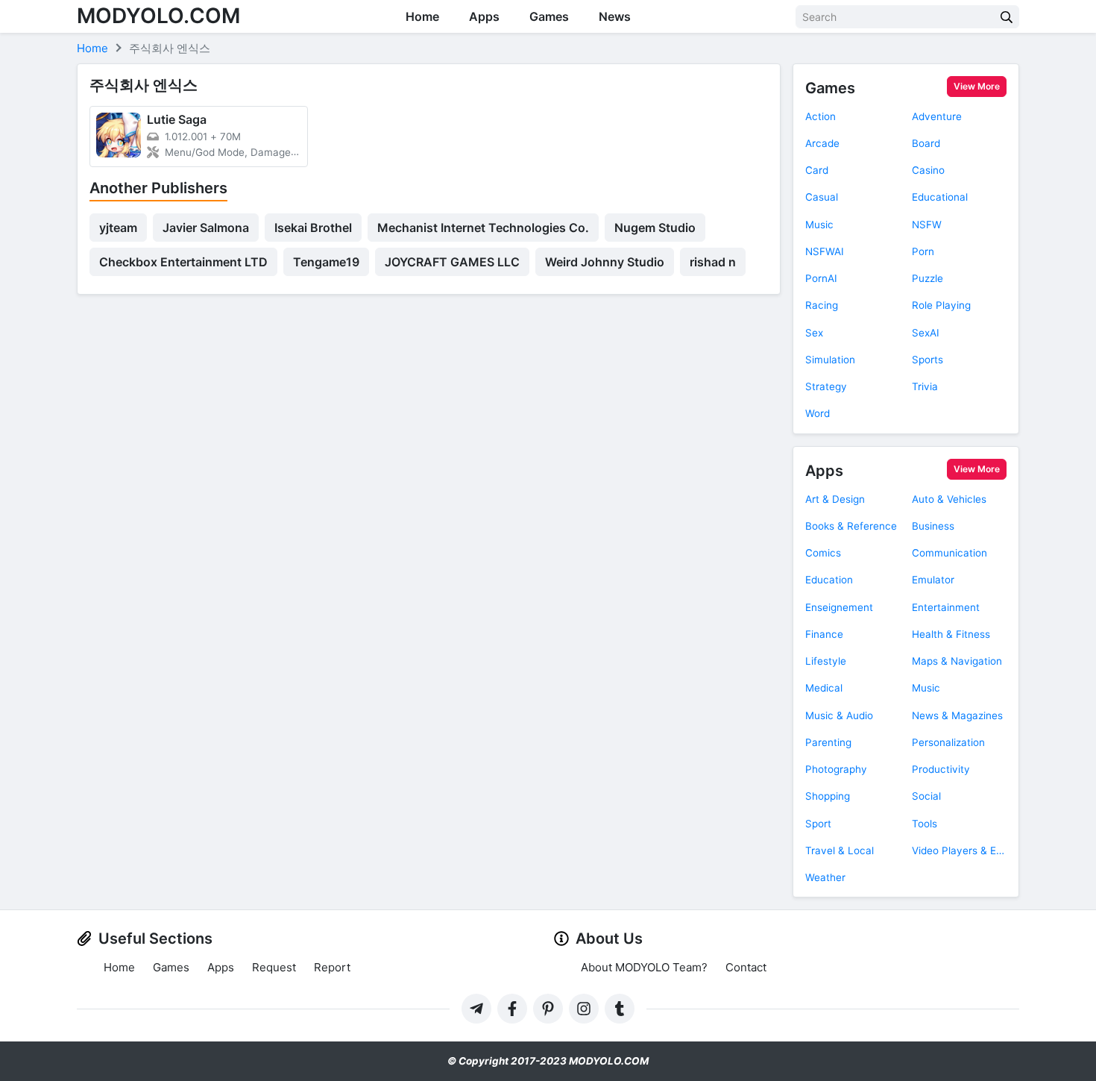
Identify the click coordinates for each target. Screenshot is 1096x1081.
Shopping (827, 796)
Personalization (948, 742)
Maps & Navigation (957, 661)
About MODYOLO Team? (644, 967)
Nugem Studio (655, 227)
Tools (924, 824)
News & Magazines (957, 715)
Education (829, 580)
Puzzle (927, 278)
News (615, 16)
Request (274, 967)
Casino (928, 170)
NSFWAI (824, 251)
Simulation (830, 360)
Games (549, 16)
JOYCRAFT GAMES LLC (452, 261)
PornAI (821, 278)
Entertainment (946, 607)
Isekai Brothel (313, 227)
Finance (824, 634)
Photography (836, 769)
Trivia (925, 386)
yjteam (118, 227)
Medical (824, 688)
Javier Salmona (206, 227)
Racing (821, 305)
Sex (814, 333)
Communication (949, 553)
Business (933, 526)
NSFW (927, 225)
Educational (940, 197)
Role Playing (941, 305)
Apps (484, 16)
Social (926, 796)
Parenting (828, 742)
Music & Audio (839, 715)
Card (816, 170)
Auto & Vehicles (949, 499)
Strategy (826, 386)
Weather (825, 877)
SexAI (925, 333)
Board (926, 143)
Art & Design (835, 499)
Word (817, 413)
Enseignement (839, 607)
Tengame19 (326, 261)
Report (332, 967)
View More (977, 86)
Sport (818, 824)
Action (820, 116)
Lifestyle (825, 661)
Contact (745, 967)
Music (819, 225)
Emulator (933, 580)
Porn (923, 251)
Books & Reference (851, 526)
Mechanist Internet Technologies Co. (483, 227)
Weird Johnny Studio (604, 261)
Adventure (937, 116)
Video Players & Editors (959, 850)
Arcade (822, 143)
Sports (927, 360)
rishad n (713, 261)
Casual (821, 197)
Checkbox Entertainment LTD (183, 261)
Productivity (941, 769)
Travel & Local (839, 850)
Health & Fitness (951, 634)
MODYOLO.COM (158, 15)
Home (422, 16)
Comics (823, 553)
